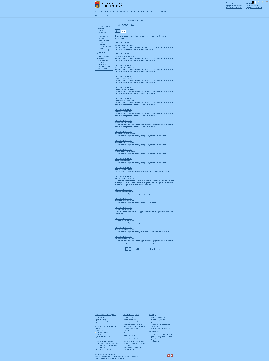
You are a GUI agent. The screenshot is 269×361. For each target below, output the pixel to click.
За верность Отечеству (158, 321)
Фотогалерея (155, 342)
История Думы (109, 15)
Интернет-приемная (130, 340)
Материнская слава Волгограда (160, 324)
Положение (102, 32)
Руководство (100, 317)
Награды (98, 15)
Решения (99, 334)
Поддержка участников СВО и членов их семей (133, 348)
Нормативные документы (125, 11)
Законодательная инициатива (105, 342)
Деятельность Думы (145, 11)
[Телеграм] (168, 355)
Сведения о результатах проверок (134, 326)
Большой (257, 8)
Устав (98, 328)
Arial (227, 8)
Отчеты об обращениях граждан (134, 342)
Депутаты (99, 323)
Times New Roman (235, 8)
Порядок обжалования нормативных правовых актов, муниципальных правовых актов (108, 345)
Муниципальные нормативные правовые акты (106, 339)
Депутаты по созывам (158, 340)
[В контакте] (172, 355)
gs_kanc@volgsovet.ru (131, 356)
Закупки (126, 330)
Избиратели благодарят (131, 328)
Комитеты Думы (101, 319)
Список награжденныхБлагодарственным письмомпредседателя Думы (105, 46)
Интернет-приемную (117, 358)
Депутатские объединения (104, 321)
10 (159, 249)
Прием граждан (160, 11)
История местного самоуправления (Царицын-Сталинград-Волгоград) (162, 335)
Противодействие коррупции (133, 324)
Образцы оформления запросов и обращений (134, 344)
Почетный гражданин (104, 26)
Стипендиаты (101, 64)
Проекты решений (102, 332)
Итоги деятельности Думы (132, 321)
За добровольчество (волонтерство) (162, 328)
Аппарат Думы (128, 323)
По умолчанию (237, 6)
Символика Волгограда (103, 349)
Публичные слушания (103, 336)
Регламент (99, 330)
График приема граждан (131, 338)
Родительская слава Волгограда (161, 323)
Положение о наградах (158, 319)
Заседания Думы (129, 317)
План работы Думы (130, 319)
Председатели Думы (157, 338)
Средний (249, 8)
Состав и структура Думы (104, 11)
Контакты (127, 332)
